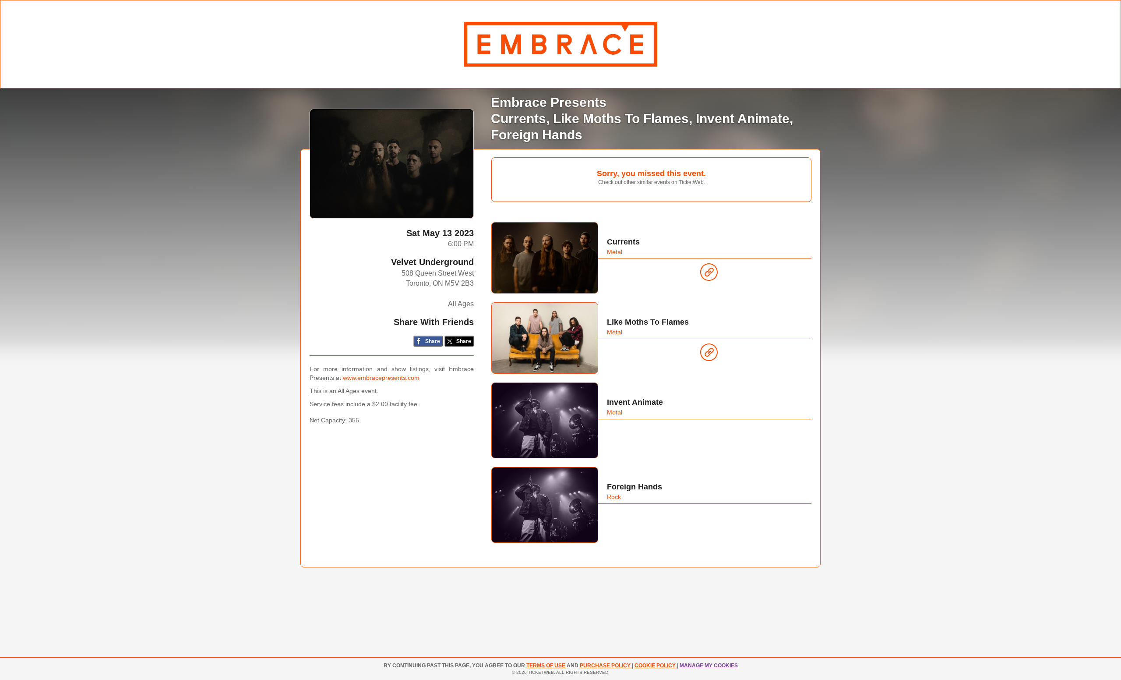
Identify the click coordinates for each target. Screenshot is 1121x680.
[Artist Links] (709, 274)
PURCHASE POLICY (606, 665)
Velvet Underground (432, 262)
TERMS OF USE (546, 665)
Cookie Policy (656, 665)
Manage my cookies (709, 665)
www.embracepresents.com (381, 377)
